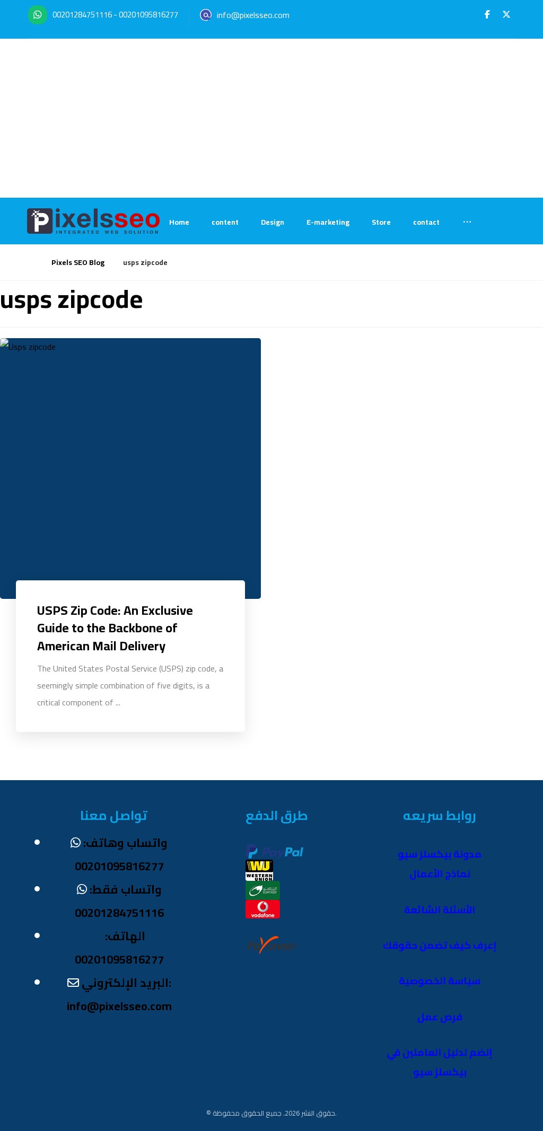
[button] (487, 14)
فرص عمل (439, 1017)
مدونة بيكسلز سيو (439, 854)
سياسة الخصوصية (439, 980)
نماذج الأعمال (439, 873)
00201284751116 (82, 14)
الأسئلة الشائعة (439, 909)
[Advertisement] (271, 118)
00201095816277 (148, 14)
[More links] (467, 222)
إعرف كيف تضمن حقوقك (440, 945)
